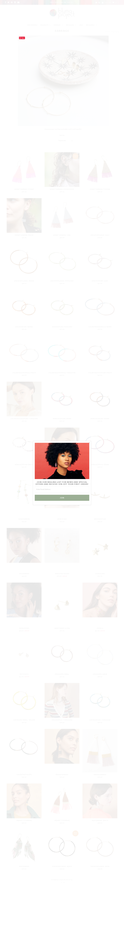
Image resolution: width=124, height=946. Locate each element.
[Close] (89, 443)
